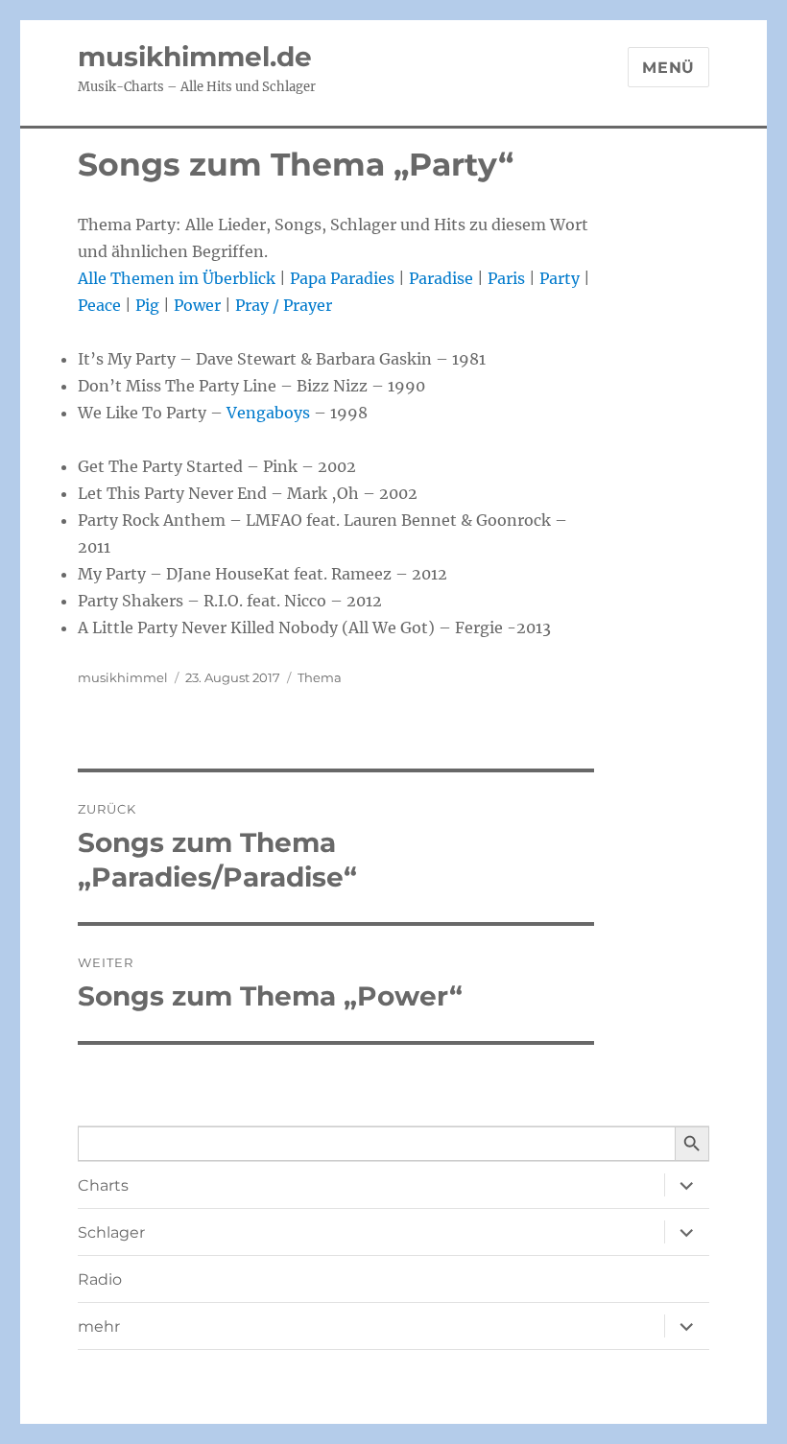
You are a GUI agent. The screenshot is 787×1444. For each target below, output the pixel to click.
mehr (99, 1326)
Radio (100, 1279)
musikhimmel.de (195, 56)
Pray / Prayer (283, 305)
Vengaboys (268, 412)
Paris (506, 278)
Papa (308, 278)
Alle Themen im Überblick (176, 278)
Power (197, 305)
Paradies (362, 278)
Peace (99, 305)
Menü (668, 68)
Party (559, 278)
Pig (147, 305)
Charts (103, 1185)
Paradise (441, 278)
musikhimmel (123, 677)
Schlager (111, 1232)
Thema (320, 677)
